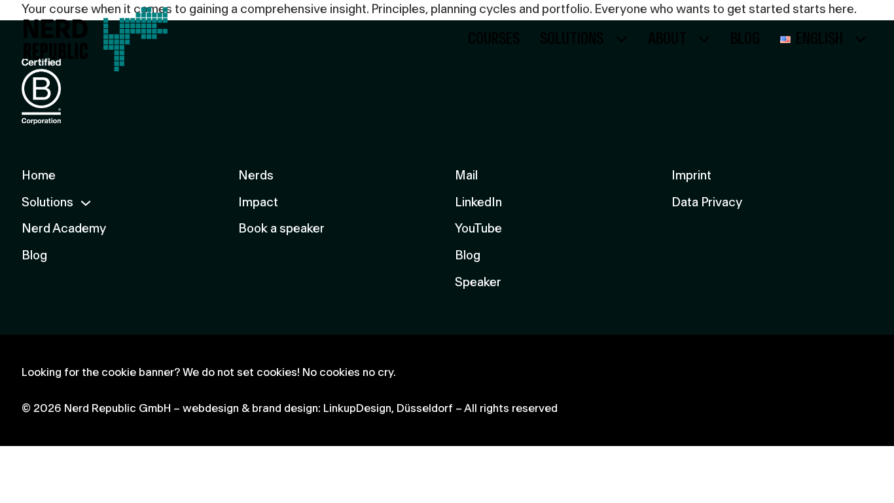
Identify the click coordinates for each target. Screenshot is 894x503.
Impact (258, 202)
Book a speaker (281, 229)
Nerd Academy (64, 229)
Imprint (691, 176)
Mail (466, 176)
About (667, 39)
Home (39, 176)
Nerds (256, 176)
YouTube (478, 229)
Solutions (571, 39)
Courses (494, 39)
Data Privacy (706, 202)
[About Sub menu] (704, 39)
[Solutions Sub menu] (622, 39)
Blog (745, 39)
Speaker (478, 282)
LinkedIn (478, 202)
